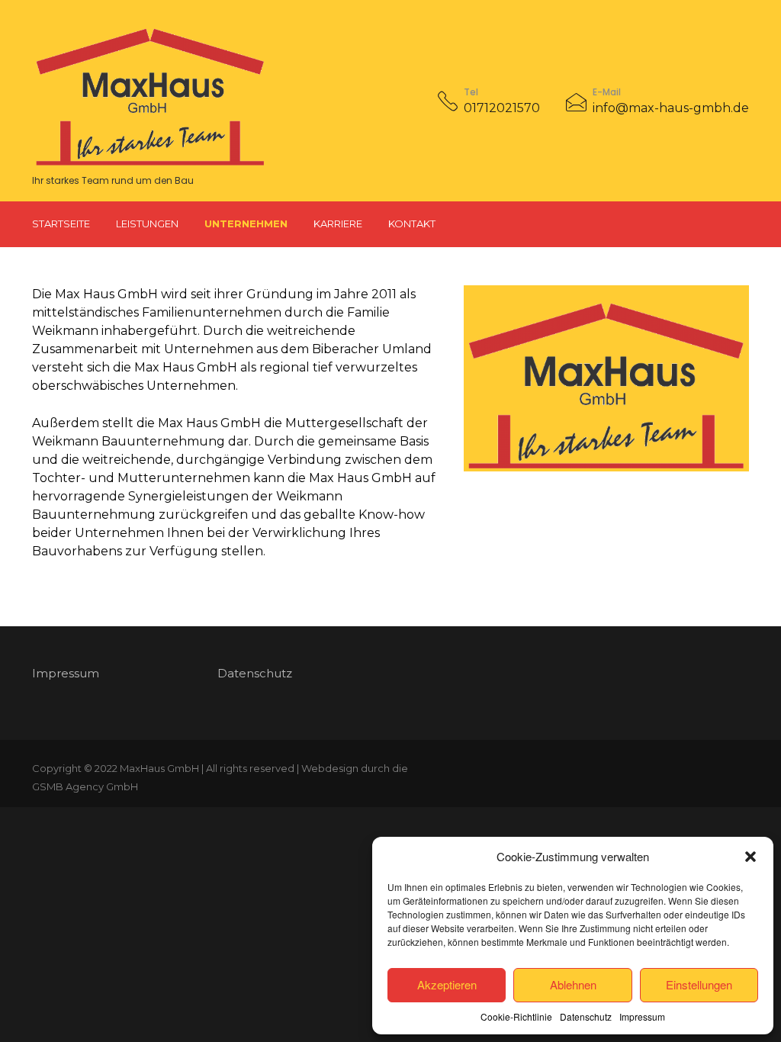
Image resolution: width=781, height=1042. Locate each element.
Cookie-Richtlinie (516, 1016)
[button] (750, 856)
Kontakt (411, 223)
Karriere (337, 223)
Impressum (642, 1016)
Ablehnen (573, 984)
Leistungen (147, 223)
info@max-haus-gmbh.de (671, 108)
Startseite (61, 223)
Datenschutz (586, 1016)
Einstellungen (699, 984)
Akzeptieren (447, 984)
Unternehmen (246, 223)
